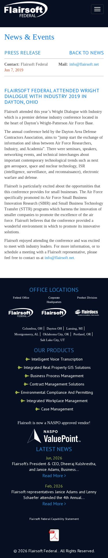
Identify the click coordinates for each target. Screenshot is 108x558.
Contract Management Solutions (57, 384)
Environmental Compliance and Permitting (57, 392)
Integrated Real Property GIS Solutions (57, 367)
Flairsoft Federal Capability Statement (54, 519)
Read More (53, 475)
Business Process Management (57, 375)
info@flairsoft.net (84, 64)
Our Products (54, 350)
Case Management (57, 409)
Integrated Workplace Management (57, 400)
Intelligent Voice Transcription (57, 359)
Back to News (86, 53)
